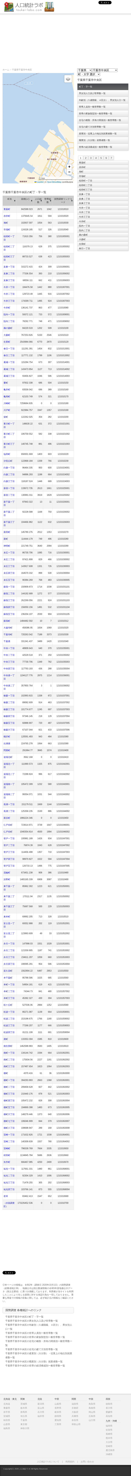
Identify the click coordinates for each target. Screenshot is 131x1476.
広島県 (92, 1416)
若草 (6, 1196)
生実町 (7, 342)
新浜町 (7, 818)
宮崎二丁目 (9, 1141)
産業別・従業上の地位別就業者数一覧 (98, 133)
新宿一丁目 (9, 488)
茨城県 (23, 1404)
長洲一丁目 (9, 804)
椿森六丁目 (9, 729)
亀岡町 (7, 396)
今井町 (7, 307)
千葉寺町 (8, 634)
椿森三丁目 (9, 709)
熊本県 (109, 1438)
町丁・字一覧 (85, 86)
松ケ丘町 (8, 1005)
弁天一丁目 (9, 943)
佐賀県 (109, 1430)
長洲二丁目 (9, 811)
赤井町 (7, 216)
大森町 (7, 335)
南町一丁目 (9, 1053)
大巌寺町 (8, 627)
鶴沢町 (7, 736)
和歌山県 (76, 1424)
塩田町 (7, 454)
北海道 (6, 1404)
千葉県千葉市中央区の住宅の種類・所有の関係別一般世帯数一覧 (38, 1343)
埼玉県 (23, 1416)
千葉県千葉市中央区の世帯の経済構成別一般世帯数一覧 (35, 1365)
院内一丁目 (9, 314)
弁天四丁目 (9, 964)
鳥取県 (92, 1404)
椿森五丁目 (9, 723)
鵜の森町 (8, 328)
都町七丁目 (9, 1121)
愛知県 (58, 1420)
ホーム (6, 69)
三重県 (58, 1424)
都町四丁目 (9, 1100)
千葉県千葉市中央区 (22, 69)
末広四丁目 (9, 573)
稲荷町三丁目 (85, 189)
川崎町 (7, 403)
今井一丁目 (9, 287)
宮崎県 (109, 1446)
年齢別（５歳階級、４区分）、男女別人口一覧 (102, 100)
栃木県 (23, 1408)
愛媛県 (109, 1412)
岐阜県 (58, 1412)
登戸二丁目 (9, 845)
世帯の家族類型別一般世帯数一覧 (95, 113)
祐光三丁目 (9, 1182)
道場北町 (8, 757)
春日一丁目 (9, 348)
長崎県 (109, 1434)
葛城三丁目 (9, 376)
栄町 (6, 417)
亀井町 (7, 389)
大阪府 (75, 1412)
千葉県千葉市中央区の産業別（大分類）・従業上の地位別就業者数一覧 (38, 1355)
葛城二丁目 (9, 369)
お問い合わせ (87, 1461)
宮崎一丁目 (9, 1134)
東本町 (7, 916)
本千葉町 (8, 977)
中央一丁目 (9, 648)
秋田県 (6, 1420)
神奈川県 (24, 1428)
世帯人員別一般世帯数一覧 (92, 106)
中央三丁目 (9, 662)
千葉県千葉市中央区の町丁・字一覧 (24, 1316)
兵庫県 (75, 1416)
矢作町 (7, 1162)
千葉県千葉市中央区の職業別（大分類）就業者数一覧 (34, 1361)
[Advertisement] (65, 39)
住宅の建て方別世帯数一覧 (92, 127)
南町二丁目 (9, 1059)
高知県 (109, 1416)
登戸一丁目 (9, 838)
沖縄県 (109, 1454)
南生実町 (8, 1046)
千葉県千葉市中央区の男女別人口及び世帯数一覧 (31, 1320)
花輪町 (7, 872)
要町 (6, 382)
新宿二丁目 (9, 495)
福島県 (6, 1428)
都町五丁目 (9, 1107)
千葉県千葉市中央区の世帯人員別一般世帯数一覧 (31, 1333)
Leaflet (40, 181)
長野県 (58, 1408)
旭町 (6, 222)
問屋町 (7, 750)
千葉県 (23, 1420)
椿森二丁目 (9, 702)
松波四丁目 (9, 1032)
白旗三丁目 (9, 481)
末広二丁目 (9, 559)
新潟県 (41, 1404)
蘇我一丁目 (9, 586)
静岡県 (58, 1416)
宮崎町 (7, 1148)
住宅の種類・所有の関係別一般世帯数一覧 (100, 120)
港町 (6, 1039)
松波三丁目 (9, 1025)
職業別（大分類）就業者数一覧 (94, 140)
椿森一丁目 (9, 695)
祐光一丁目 (9, 1169)
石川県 (41, 1412)
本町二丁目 (9, 991)
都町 (6, 1073)
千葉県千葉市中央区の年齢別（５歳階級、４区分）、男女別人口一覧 (38, 1326)
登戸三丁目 (9, 852)
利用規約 (70, 1461)
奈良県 (75, 1420)
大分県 (109, 1442)
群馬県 (23, 1412)
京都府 (75, 1408)
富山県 (41, 1408)
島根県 (92, 1408)
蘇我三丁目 (9, 600)
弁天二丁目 (9, 950)
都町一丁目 (9, 1080)
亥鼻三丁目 (9, 280)
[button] (68, 79)
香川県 (109, 1408)
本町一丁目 (9, 984)
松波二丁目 (9, 1018)
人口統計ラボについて (48, 1461)
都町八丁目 (9, 1128)
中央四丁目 (9, 668)
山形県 (6, 1424)
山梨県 (58, 1404)
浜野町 (7, 879)
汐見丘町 (8, 461)
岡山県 (92, 1412)
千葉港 (7, 641)
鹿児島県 (110, 1450)
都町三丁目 (9, 1093)
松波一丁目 (9, 1012)
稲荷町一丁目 (85, 180)
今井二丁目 (9, 294)
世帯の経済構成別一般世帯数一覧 (95, 147)
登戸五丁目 (9, 866)
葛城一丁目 (9, 362)
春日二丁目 (9, 355)
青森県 (6, 1408)
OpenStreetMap (54, 181)
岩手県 (6, 1412)
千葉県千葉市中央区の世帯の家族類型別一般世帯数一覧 (35, 1337)
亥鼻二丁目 (9, 273)
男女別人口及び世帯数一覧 (92, 93)
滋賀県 (75, 1404)
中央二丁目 (9, 655)
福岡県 (109, 1426)
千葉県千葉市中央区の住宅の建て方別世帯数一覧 (31, 1349)
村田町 (7, 1155)
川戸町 (7, 410)
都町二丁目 (9, 1087)
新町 (6, 539)
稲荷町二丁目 (85, 185)
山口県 (92, 1420)
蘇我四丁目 (9, 607)
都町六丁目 (9, 1114)
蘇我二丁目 (9, 593)
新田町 (7, 532)
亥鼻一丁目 (9, 266)
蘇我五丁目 (9, 614)
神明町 (7, 546)
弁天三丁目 (9, 957)
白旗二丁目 (9, 474)
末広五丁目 (9, 580)
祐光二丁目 (9, 1175)
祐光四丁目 (9, 1189)
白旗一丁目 (9, 467)
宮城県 (6, 1416)
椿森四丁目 (9, 716)
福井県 (41, 1416)
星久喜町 (8, 971)
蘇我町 (7, 621)
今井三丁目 (9, 301)
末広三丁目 (9, 566)
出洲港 (7, 743)
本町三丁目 (9, 998)
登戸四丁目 (9, 859)
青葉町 (7, 209)
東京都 (23, 1424)
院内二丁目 (9, 321)
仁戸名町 (8, 825)
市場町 (7, 229)
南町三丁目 (9, 1066)
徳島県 (109, 1404)
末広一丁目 (9, 552)
